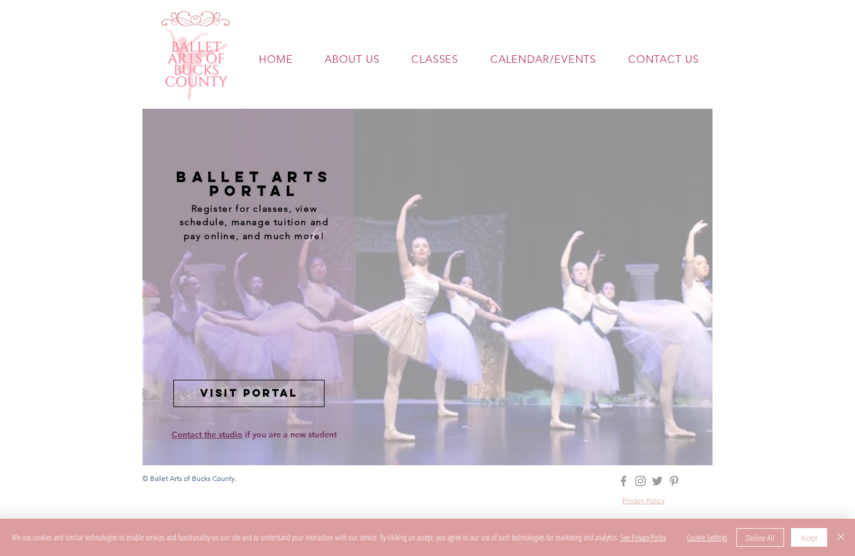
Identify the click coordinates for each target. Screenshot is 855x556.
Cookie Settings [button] (707, 537)
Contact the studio (207, 434)
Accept (809, 537)
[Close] (841, 537)
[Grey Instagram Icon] (640, 481)
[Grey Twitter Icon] (657, 481)
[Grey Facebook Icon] (623, 481)
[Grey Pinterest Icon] (674, 481)
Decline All (760, 537)
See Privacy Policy (643, 537)
